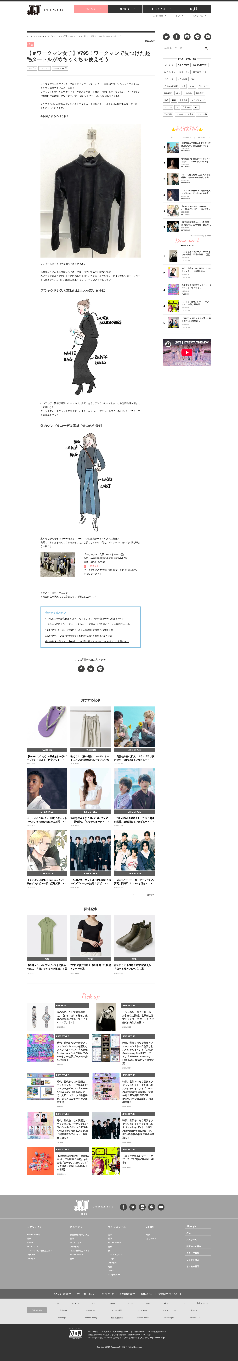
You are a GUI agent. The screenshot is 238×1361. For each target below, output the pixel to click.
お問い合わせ (147, 1294)
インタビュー (114, 1274)
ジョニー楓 (202, 114)
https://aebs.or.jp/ (157, 1338)
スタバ (192, 86)
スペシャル (198, 16)
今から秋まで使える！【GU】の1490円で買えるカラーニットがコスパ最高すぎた (87, 641)
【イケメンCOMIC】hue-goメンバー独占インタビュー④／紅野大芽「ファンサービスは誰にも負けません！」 (195, 207)
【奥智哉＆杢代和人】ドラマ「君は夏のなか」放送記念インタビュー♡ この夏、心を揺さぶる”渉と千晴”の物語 (195, 144)
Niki (174, 100)
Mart (148, 1303)
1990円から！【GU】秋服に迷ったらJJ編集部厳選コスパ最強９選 (79, 630)
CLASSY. (75, 1303)
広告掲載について (127, 1294)
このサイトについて (62, 1294)
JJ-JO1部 (168, 114)
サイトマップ (108, 1294)
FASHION (89, 9)
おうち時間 (182, 79)
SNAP (30, 1242)
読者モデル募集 (194, 1246)
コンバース (169, 65)
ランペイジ (204, 86)
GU (177, 107)
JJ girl (193, 9)
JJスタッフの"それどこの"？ (40, 1251)
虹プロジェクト (200, 72)
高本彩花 (200, 93)
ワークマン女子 (60, 68)
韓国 (72, 1238)
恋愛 (110, 1267)
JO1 (193, 79)
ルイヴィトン (170, 72)
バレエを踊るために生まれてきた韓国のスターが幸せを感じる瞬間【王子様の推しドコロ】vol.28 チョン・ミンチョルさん (195, 176)
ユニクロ (168, 107)
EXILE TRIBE (183, 65)
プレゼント (32, 1258)
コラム (111, 1270)
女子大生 (183, 100)
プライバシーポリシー (86, 1294)
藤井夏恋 (168, 93)
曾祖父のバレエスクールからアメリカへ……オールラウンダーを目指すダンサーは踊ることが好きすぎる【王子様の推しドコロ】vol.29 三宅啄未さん (195, 160)
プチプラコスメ (198, 100)
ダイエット (169, 79)
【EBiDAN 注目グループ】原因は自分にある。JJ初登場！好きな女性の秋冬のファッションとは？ (196, 223)
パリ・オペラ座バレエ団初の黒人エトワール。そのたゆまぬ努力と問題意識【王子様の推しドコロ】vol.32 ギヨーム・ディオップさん (195, 191)
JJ (58, 1303)
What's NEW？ (33, 1235)
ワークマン (44, 68)
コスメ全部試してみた (80, 1251)
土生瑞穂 (188, 93)
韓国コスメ (184, 72)
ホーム (29, 36)
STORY (112, 1303)
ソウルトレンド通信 (184, 114)
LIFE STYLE (158, 9)
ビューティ (76, 1226)
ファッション (41, 36)
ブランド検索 (193, 1260)
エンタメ (112, 1258)
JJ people (158, 16)
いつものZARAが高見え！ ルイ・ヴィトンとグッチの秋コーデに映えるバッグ (85, 618)
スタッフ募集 (193, 1253)
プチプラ (32, 68)
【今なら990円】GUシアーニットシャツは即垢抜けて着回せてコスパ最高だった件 (87, 624)
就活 (183, 86)
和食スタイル (202, 1303)
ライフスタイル (117, 1226)
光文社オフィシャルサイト (170, 1294)
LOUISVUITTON (200, 65)
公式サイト (93, 566)
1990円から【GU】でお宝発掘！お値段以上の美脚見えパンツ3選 (78, 635)
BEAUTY (124, 9)
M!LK (178, 93)
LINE (166, 100)
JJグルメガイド (115, 1254)
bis (184, 1303)
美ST (166, 1303)
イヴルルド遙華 (171, 86)
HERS (130, 1303)
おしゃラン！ (152, 1238)
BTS (196, 107)
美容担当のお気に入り (80, 1235)
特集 (29, 1238)
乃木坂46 (186, 107)
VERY (94, 1303)
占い (178, 16)
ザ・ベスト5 (32, 1246)
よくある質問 (193, 1266)
